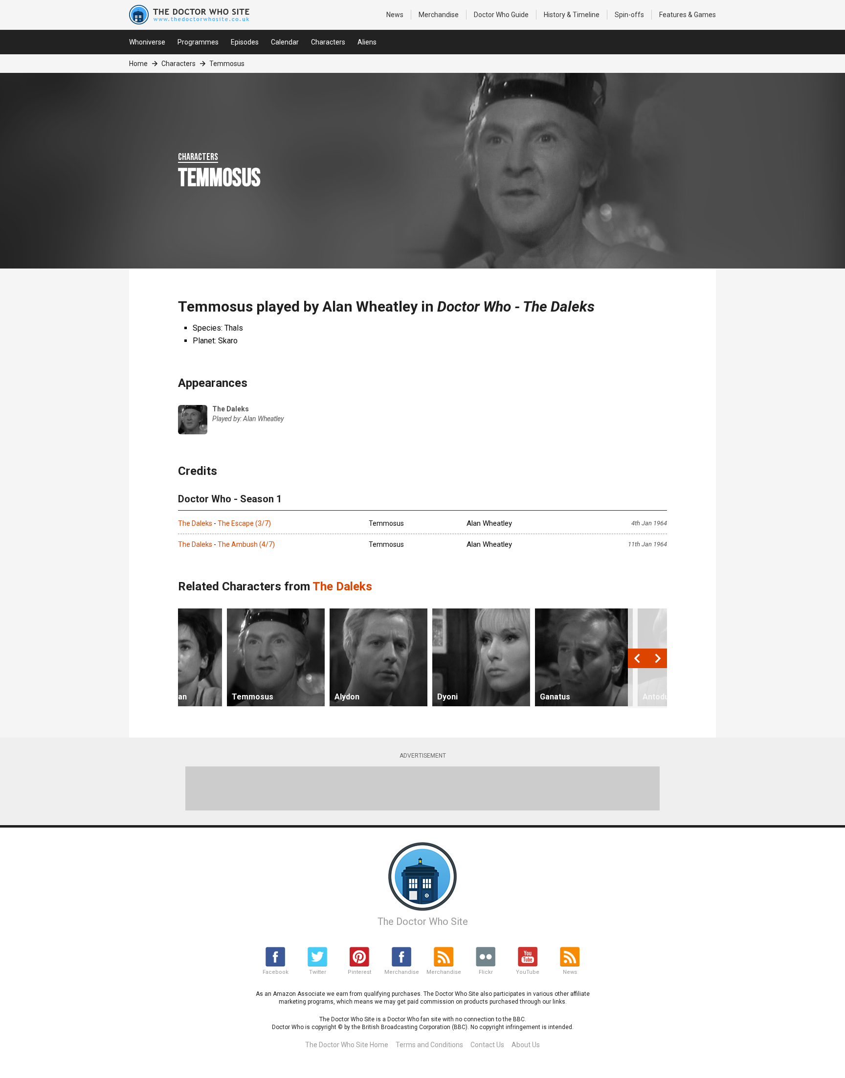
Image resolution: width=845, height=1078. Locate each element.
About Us (525, 1045)
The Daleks (195, 523)
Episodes (245, 42)
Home (138, 63)
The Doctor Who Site (423, 921)
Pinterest (359, 972)
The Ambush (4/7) (246, 544)
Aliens (367, 42)
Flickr (486, 972)
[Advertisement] (422, 788)
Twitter (317, 972)
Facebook (276, 972)
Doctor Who (501, 15)
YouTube (527, 972)
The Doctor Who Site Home (346, 1045)
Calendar (285, 42)
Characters (328, 42)
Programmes (198, 42)
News (394, 15)
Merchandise (439, 15)
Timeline (572, 15)
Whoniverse (147, 42)
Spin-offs (629, 15)
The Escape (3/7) (244, 523)
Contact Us (487, 1045)
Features (687, 15)
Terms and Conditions (429, 1045)
